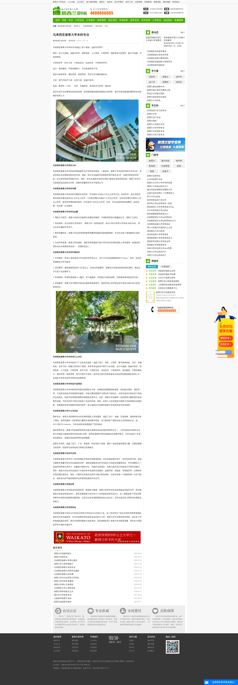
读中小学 (129, 2)
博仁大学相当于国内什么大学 (159, 228)
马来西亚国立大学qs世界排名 (159, 217)
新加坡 (152, 166)
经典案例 (148, 2)
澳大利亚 (165, 161)
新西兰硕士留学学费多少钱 (158, 90)
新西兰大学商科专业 (155, 131)
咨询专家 (145, 20)
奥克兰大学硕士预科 (155, 94)
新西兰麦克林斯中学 (155, 87)
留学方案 (133, 637)
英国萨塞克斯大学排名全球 (158, 241)
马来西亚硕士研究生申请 (157, 55)
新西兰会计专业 (154, 117)
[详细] (179, 46)
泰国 (179, 166)
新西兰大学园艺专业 (155, 124)
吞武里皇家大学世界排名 (157, 234)
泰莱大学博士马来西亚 (63, 585)
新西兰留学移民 (113, 661)
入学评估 (156, 20)
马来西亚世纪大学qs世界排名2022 (161, 221)
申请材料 (123, 20)
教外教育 (57, 637)
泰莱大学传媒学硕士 (62, 553)
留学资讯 (134, 20)
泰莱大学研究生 (61, 557)
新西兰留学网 (77, 637)
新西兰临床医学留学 (62, 602)
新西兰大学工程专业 (155, 135)
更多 (182, 32)
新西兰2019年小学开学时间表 (159, 183)
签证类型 (112, 20)
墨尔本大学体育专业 (62, 595)
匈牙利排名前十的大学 (156, 200)
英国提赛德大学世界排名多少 (159, 238)
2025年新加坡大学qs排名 (157, 210)
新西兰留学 (67, 661)
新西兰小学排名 (154, 100)
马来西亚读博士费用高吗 (157, 58)
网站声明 (151, 640)
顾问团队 (75, 640)
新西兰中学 (152, 114)
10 (138, 541)
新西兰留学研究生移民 (156, 97)
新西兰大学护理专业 (155, 128)
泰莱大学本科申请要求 (63, 581)
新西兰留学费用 (85, 661)
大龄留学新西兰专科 (62, 598)
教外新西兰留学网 (70, 10)
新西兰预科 (152, 121)
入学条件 (90, 20)
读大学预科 (118, 2)
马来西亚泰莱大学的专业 (64, 567)
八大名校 (71, 2)
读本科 (109, 2)
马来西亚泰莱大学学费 (63, 574)
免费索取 (178, 20)
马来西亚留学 (88, 26)
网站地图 (166, 2)
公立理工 (80, 2)
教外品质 (152, 267)
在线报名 (167, 20)
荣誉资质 (57, 647)
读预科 (165, 82)
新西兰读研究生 (154, 176)
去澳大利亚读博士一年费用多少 (160, 193)
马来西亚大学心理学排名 (64, 588)
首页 (57, 20)
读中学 (179, 77)
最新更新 (157, 2)
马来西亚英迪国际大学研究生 (159, 62)
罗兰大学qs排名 (153, 197)
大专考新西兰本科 (155, 179)
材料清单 (93, 651)
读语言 (179, 82)
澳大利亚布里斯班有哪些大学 (159, 190)
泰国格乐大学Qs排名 (156, 231)
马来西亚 (165, 166)
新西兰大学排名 (59, 2)
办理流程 (138, 2)
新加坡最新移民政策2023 (157, 214)
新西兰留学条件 (98, 661)
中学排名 (79, 20)
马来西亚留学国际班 (155, 65)
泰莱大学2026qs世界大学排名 (66, 578)
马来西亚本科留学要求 (156, 51)
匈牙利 (179, 161)
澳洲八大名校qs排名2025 (157, 186)
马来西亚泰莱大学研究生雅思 (66, 571)
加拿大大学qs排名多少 (156, 255)
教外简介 (57, 640)
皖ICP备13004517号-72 (101, 668)
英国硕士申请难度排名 (156, 245)
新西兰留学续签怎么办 (63, 591)
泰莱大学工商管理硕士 (63, 564)
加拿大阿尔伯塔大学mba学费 (159, 248)
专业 (71, 20)
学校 (64, 20)
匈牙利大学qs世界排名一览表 (159, 203)
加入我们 (57, 651)
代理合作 (75, 647)
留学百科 (98, 26)
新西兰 (152, 161)
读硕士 (102, 2)
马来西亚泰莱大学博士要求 (65, 560)
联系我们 (176, 2)
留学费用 (101, 20)
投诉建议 (151, 651)
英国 (152, 171)
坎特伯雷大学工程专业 (156, 110)
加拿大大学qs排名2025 (156, 252)
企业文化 (57, 644)
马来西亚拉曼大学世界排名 (158, 224)
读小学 (152, 82)
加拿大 (165, 171)
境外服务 (75, 644)
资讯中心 (77, 26)
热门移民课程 (91, 2)
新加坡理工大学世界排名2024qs (160, 207)
